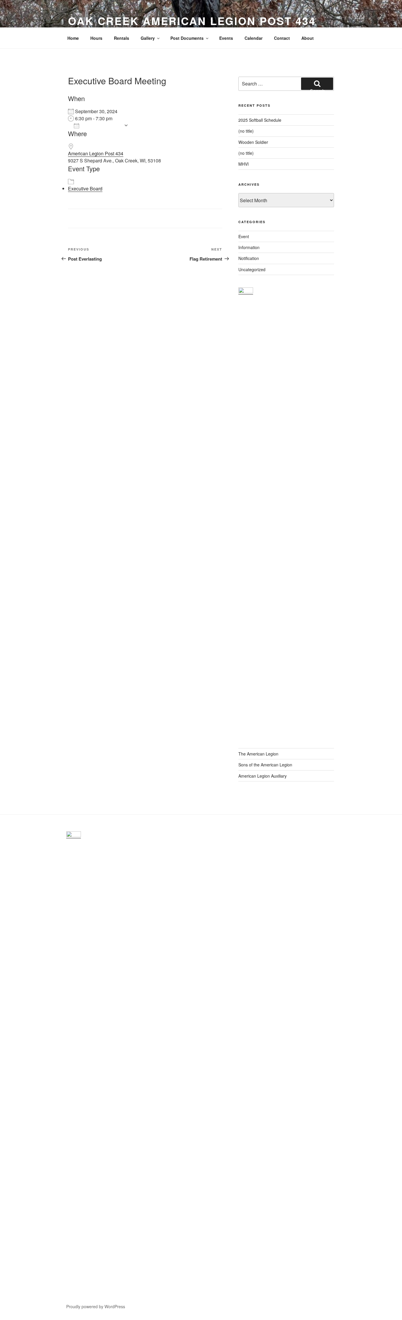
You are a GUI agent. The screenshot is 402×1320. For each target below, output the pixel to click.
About (307, 38)
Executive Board (85, 188)
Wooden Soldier (253, 142)
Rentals (121, 38)
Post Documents (187, 38)
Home (73, 38)
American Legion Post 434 (95, 153)
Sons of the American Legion (265, 765)
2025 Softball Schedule (259, 120)
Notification (248, 258)
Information (249, 247)
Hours (96, 38)
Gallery (148, 38)
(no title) (246, 131)
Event (243, 236)
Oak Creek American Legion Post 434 (192, 20)
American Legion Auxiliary (262, 776)
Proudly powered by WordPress (95, 1306)
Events (226, 38)
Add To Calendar (101, 125)
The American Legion (258, 754)
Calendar (254, 38)
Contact (282, 38)
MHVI (243, 164)
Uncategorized (251, 269)
